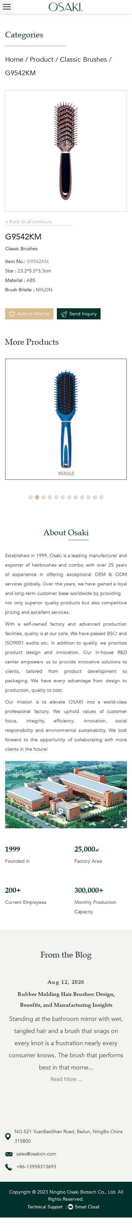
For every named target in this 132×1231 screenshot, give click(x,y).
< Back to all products (28, 222)
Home (14, 59)
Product (41, 59)
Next (66, 1103)
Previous (66, 970)
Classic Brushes (83, 59)
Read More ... (66, 1079)
